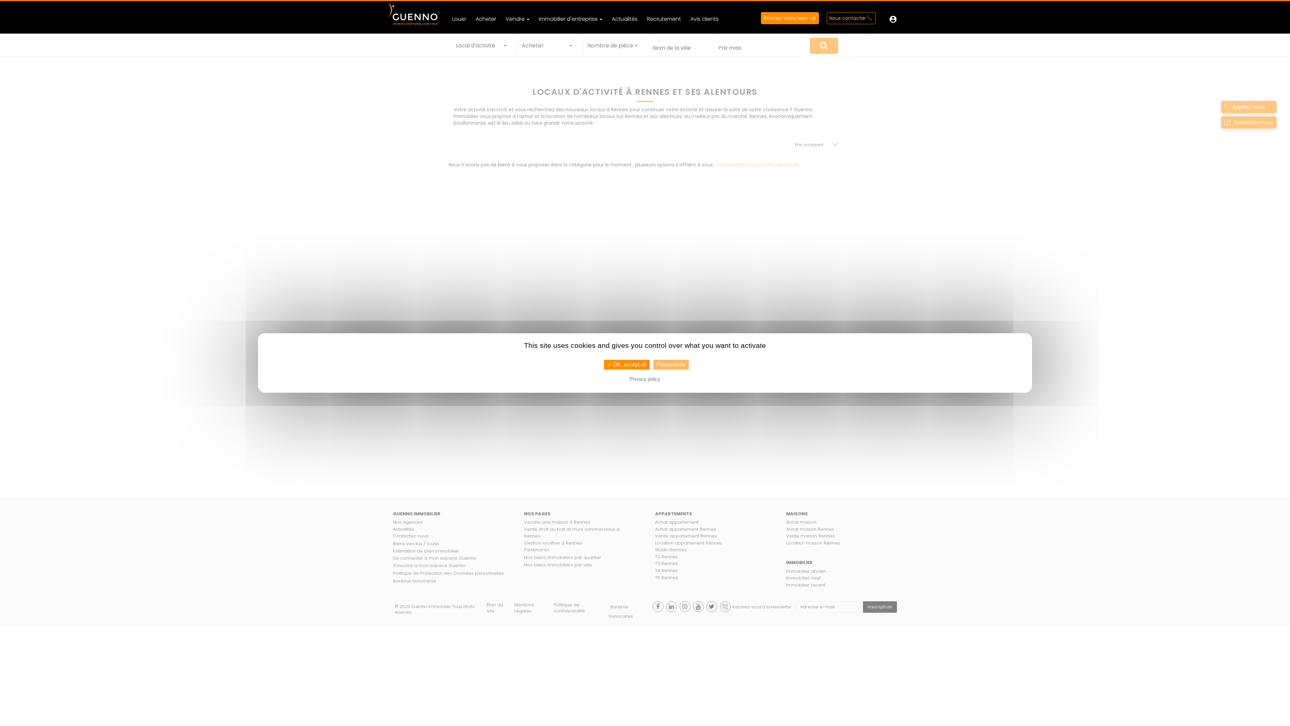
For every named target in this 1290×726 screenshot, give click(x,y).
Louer (459, 19)
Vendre (516, 19)
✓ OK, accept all (626, 364)
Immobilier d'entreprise (569, 19)
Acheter (486, 19)
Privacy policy (645, 379)
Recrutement (664, 19)
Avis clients (704, 19)
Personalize (671, 364)
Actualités (625, 19)
